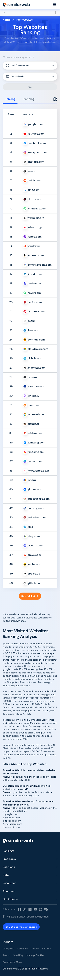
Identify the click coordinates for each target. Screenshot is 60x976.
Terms (6, 955)
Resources (9, 883)
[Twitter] (25, 909)
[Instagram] (41, 909)
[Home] (16, 5)
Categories (8, 948)
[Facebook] (19, 909)
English (6, 942)
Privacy (35, 948)
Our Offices (10, 899)
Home (6, 19)
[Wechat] (46, 909)
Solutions (9, 867)
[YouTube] (35, 909)
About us (8, 891)
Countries (23, 948)
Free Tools (9, 859)
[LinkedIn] (30, 909)
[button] (30, 65)
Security (46, 948)
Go (30, 86)
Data (6, 875)
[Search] (30, 12)
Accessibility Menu (12, 962)
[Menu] (54, 5)
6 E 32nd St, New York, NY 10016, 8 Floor (28, 916)
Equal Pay (18, 955)
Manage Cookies (35, 955)
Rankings (8, 851)
